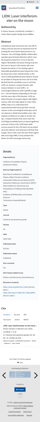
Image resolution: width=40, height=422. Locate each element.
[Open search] (38, 2)
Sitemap (29, 415)
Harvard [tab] (17, 314)
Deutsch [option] (31, 2)
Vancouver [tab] (7, 319)
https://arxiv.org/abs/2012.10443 (15, 287)
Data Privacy (27, 412)
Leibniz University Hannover (23, 402)
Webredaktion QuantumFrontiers (23, 407)
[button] (4, 375)
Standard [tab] (6, 314)
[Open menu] (37, 8)
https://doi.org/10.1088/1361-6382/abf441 (19, 292)
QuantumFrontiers (17, 8)
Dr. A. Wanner (27, 359)
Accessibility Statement (16, 415)
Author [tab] (17, 319)
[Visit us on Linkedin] (20, 395)
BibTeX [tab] (26, 319)
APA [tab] (25, 314)
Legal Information (14, 412)
